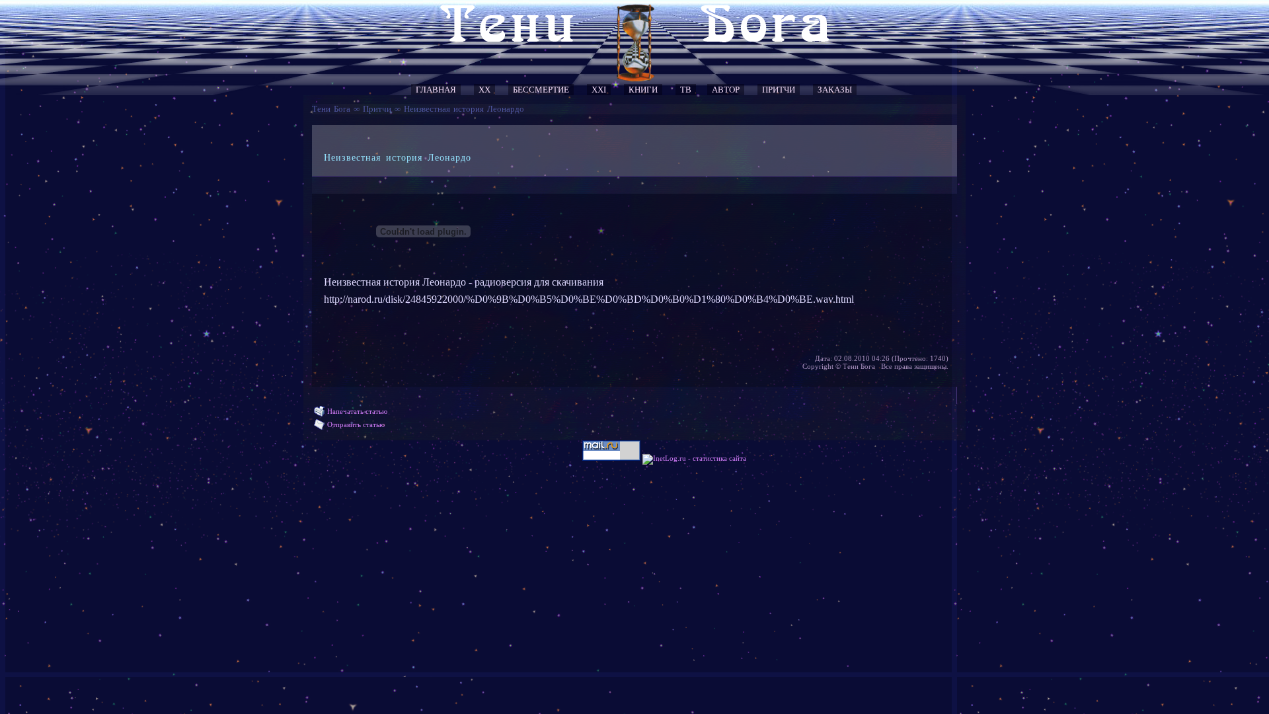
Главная (436, 90)
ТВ (685, 90)
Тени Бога (331, 109)
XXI (599, 90)
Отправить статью (356, 424)
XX (484, 90)
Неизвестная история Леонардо (464, 109)
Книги (643, 90)
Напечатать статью (357, 411)
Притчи (778, 90)
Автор (726, 90)
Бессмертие (541, 90)
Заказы (835, 90)
